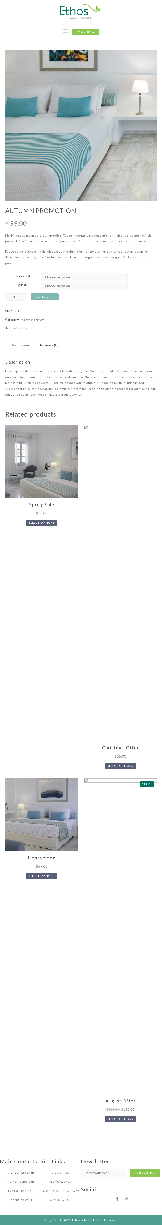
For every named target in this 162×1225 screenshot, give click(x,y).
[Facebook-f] (117, 1199)
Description (20, 345)
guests (23, 285)
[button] (85, 32)
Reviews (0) (49, 345)
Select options (41, 522)
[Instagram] (126, 1199)
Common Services (33, 319)
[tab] (19, 345)
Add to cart (44, 296)
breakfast (23, 276)
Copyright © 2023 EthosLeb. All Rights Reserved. (81, 1220)
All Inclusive (21, 328)
